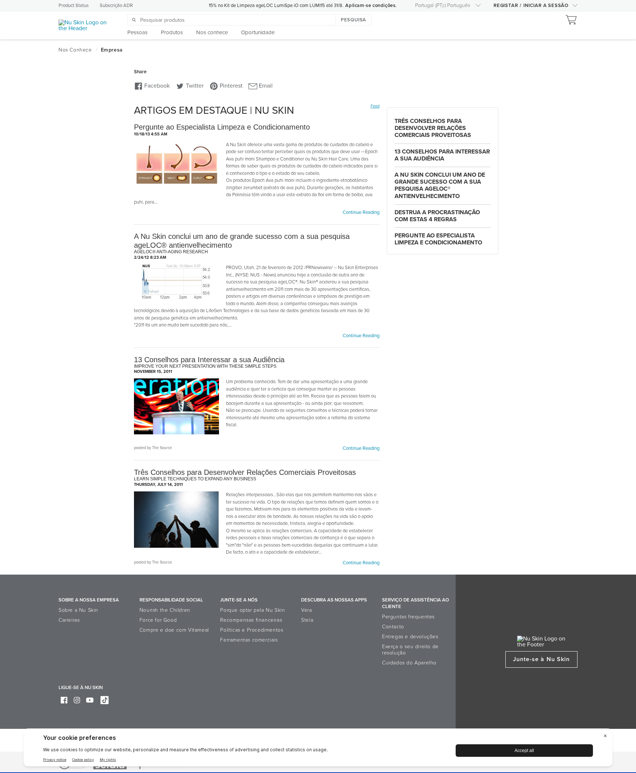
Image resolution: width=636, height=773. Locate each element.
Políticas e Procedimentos (251, 630)
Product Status (74, 5)
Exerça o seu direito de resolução (410, 649)
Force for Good (158, 620)
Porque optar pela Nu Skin (252, 610)
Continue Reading (361, 212)
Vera (306, 610)
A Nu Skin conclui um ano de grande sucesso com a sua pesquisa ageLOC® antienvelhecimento (440, 185)
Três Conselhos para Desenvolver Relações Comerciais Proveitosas (433, 128)
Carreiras (69, 620)
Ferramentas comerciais (249, 640)
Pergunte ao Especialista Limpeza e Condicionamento (438, 239)
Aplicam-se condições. (371, 5)
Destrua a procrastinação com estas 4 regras (437, 216)
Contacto (393, 627)
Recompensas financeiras (251, 620)
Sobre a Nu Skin (78, 610)
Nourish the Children (164, 610)
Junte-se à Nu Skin (541, 659)
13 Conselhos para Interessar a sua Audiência (442, 155)
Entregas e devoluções (410, 636)
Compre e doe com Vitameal (174, 630)
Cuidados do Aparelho (409, 663)
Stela (307, 620)
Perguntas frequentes (408, 617)
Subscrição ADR (116, 5)
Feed (375, 106)
